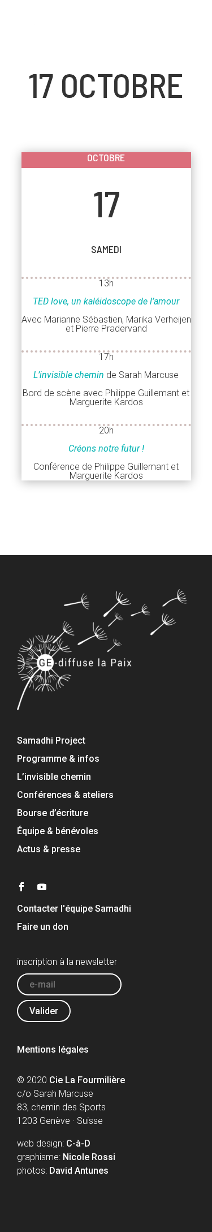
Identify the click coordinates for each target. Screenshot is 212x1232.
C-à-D (78, 1143)
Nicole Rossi (89, 1157)
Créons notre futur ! (106, 448)
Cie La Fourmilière (87, 1080)
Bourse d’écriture (52, 813)
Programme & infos (58, 758)
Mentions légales (53, 1049)
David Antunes (79, 1170)
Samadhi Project (51, 740)
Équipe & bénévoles (57, 831)
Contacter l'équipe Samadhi (74, 908)
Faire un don (42, 926)
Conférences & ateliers (65, 794)
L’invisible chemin (54, 776)
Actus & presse (48, 849)
